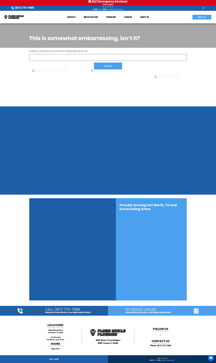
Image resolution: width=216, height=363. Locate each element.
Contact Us (202, 17)
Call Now (54, 359)
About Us (144, 16)
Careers (128, 16)
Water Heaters (91, 16)
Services (71, 16)
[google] (203, 8)
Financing (111, 16)
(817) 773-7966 (164, 345)
